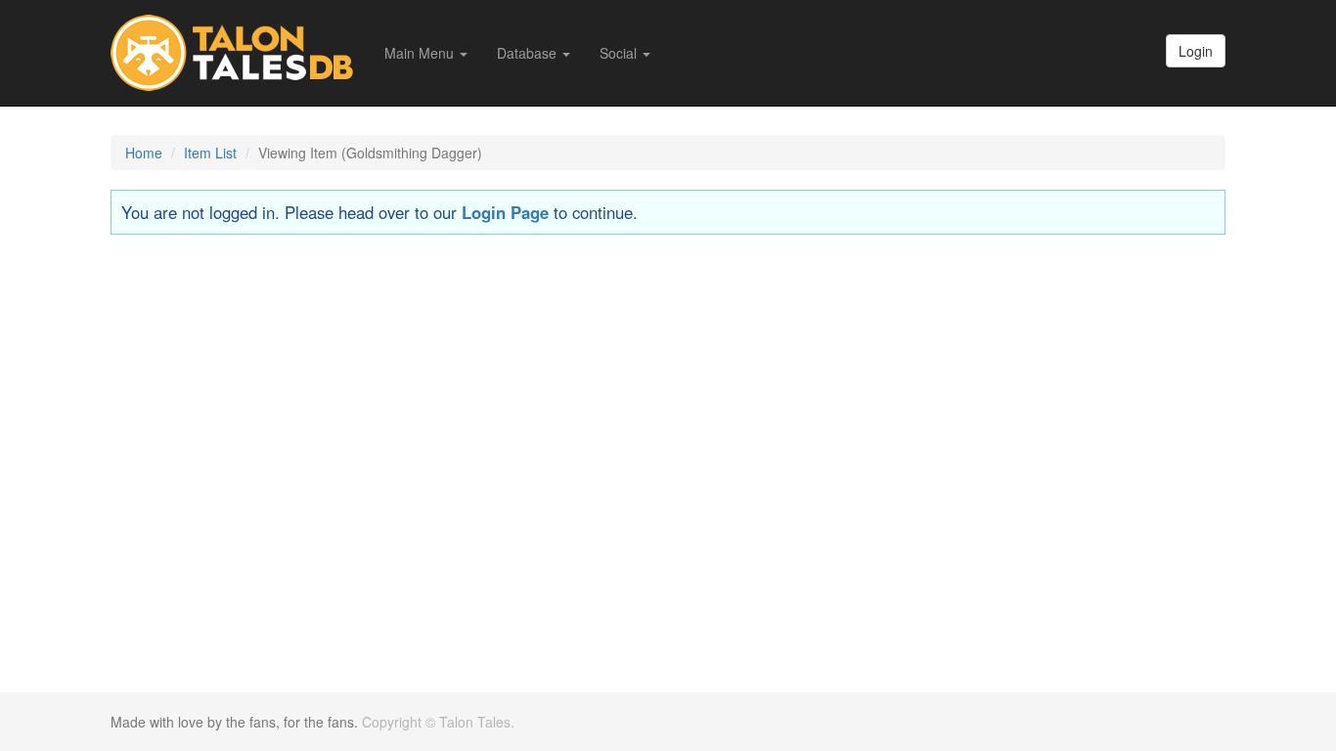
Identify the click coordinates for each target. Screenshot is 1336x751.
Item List (210, 152)
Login (1196, 51)
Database (528, 53)
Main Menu (421, 53)
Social (620, 53)
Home (143, 152)
